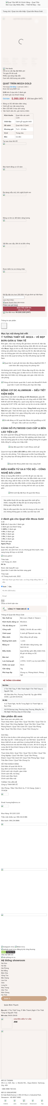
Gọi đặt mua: (18, 312)
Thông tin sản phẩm (8, 320)
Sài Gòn (4, 963)
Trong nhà (19, 133)
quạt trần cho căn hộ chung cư (23, 509)
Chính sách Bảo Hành (9, 776)
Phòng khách (33, 672)
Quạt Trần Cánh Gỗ (19, 726)
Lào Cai (4, 980)
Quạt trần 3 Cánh (22, 125)
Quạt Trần (18, 722)
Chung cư (23, 672)
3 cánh (22, 633)
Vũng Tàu (4, 975)
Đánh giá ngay (6, 541)
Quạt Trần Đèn (29, 722)
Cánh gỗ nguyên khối (24, 121)
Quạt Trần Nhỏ (30, 724)
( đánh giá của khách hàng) (13, 95)
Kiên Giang (5, 992)
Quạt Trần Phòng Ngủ (31, 758)
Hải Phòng (5, 968)
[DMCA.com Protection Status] (8, 952)
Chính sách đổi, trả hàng (10, 774)
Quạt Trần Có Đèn (30, 753)
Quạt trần (40, 363)
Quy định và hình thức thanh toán (13, 769)
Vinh (2, 983)
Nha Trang (5, 987)
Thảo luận (5, 559)
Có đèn (18, 137)
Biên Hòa (4, 973)
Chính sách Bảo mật (8, 778)
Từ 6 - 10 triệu (21, 129)
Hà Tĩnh (4, 995)
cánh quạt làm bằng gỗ (12, 435)
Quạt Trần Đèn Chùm (13, 729)
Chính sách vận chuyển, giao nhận (14, 771)
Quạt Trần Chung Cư (30, 729)
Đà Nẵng (4, 970)
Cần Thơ (4, 990)
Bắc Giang (5, 978)
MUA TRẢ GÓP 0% (24, 309)
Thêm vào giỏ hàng (10, 305)
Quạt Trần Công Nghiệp (14, 724)
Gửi (2, 601)
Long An (4, 985)
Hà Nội (3, 966)
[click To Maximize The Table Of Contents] (4, 326)
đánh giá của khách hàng (11, 527)
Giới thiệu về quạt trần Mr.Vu (11, 766)
